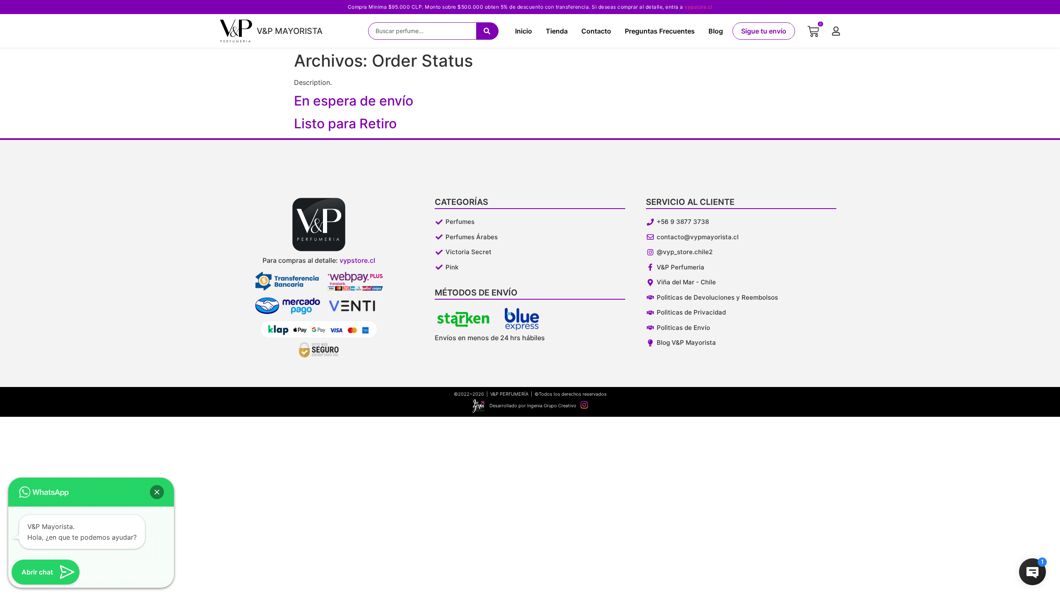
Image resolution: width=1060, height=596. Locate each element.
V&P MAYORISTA (290, 31)
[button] (157, 492)
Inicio (523, 31)
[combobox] (422, 31)
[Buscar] (487, 31)
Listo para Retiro (345, 123)
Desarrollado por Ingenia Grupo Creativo (532, 406)
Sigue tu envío (763, 31)
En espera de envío (353, 101)
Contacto (596, 31)
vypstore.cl (698, 7)
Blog (715, 31)
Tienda (557, 31)
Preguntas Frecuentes (660, 31)
